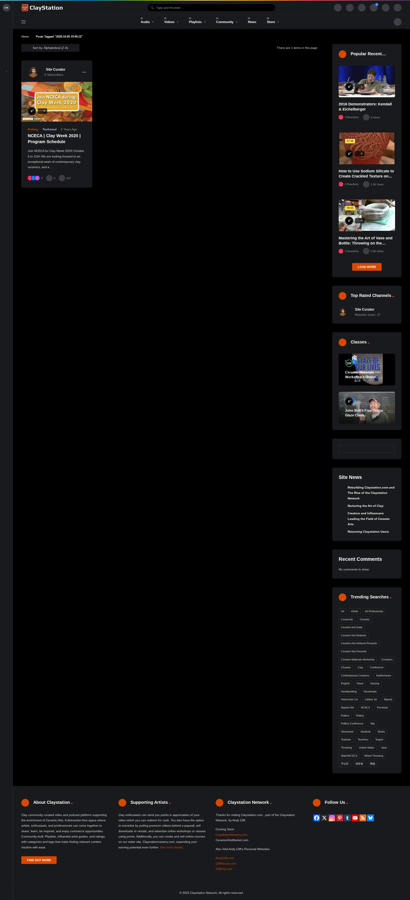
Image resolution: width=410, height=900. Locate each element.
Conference (377, 667)
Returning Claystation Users (368, 531)
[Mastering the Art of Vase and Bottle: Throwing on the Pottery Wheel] (367, 215)
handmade (370, 691)
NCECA (365, 707)
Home (25, 36)
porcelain (382, 707)
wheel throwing (373, 755)
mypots (388, 699)
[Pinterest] (339, 817)
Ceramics (386, 659)
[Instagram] (332, 817)
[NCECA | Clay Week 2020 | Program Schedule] (56, 102)
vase (384, 747)
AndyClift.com (225, 858)
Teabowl (346, 739)
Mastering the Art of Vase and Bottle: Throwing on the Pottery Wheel (365, 243)
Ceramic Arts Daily (351, 627)
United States (366, 747)
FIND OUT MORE (39, 860)
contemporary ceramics (355, 675)
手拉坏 (345, 763)
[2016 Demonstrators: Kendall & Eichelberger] (367, 81)
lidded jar (371, 699)
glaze (360, 683)
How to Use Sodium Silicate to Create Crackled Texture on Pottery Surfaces (366, 176)
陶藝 (372, 763)
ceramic (365, 619)
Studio (381, 731)
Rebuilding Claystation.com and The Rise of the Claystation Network (371, 493)
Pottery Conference (352, 723)
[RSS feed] (362, 817)
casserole (347, 619)
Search (390, 448)
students (365, 731)
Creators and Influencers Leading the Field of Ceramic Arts (369, 519)
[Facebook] (316, 817)
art (342, 611)
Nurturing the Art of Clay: (366, 505)
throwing (346, 747)
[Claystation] (42, 8)
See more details (171, 847)
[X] (324, 817)
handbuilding (349, 691)
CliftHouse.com (226, 863)
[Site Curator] (33, 72)
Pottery (33, 129)
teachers (363, 739)
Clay (360, 667)
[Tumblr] (347, 817)
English (345, 683)
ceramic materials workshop (358, 659)
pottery (360, 715)
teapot (379, 739)
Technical (49, 129)
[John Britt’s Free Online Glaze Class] (367, 408)
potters (345, 715)
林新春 (359, 763)
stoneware (347, 731)
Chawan (346, 667)
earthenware (383, 675)
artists (354, 611)
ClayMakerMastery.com (231, 834)
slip (372, 723)
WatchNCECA (349, 755)
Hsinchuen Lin (349, 699)
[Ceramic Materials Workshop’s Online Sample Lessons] (367, 369)
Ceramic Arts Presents (354, 651)
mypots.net (347, 707)
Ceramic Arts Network (353, 635)
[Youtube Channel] (355, 817)
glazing (374, 683)
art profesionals (374, 611)
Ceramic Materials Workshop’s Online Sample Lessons (360, 377)
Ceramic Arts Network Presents (359, 643)
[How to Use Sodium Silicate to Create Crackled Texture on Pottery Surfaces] (367, 148)
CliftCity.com (224, 869)
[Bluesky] (370, 817)
